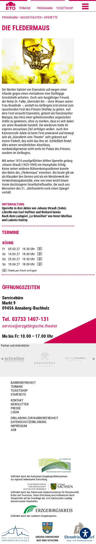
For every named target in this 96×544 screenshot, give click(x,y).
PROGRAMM (45, 8)
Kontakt (17, 400)
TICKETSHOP (64, 8)
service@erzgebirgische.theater (29, 326)
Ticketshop (19, 391)
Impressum (19, 426)
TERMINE (25, 8)
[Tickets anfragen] (39, 249)
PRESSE (16, 408)
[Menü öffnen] (85, 6)
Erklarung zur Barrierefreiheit (34, 418)
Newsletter (19, 404)
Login (15, 412)
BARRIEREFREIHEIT (23, 383)
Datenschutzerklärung (28, 422)
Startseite (18, 395)
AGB (13, 430)
